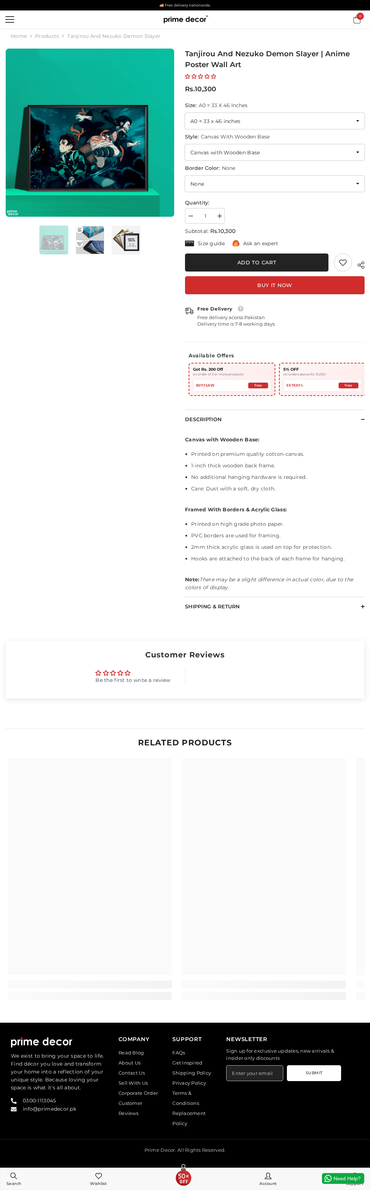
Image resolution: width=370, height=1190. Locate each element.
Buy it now (274, 285)
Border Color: (210, 168)
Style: (227, 136)
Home (19, 36)
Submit (314, 1072)
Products (47, 36)
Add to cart (256, 262)
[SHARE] (358, 264)
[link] (343, 263)
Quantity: (197, 202)
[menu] (9, 19)
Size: (216, 105)
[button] (200, 76)
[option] (89, 132)
